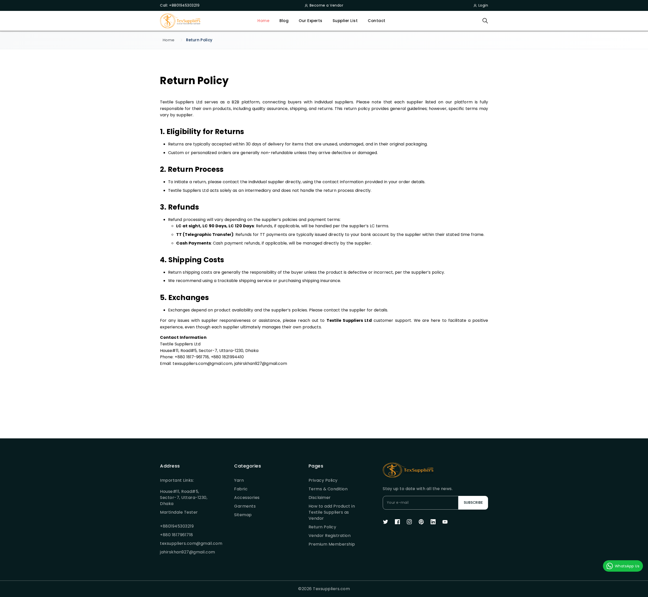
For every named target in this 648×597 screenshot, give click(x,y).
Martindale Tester (179, 512)
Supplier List (345, 20)
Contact (377, 20)
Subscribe (473, 502)
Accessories (247, 497)
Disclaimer (320, 497)
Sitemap (243, 515)
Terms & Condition (328, 489)
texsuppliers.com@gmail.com (185, 543)
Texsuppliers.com (331, 589)
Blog (284, 20)
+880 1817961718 (176, 535)
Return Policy (322, 527)
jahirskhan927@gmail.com (185, 552)
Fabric (241, 489)
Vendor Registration (330, 535)
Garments (245, 506)
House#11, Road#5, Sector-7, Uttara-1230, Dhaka (183, 498)
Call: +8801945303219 (179, 5)
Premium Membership (332, 544)
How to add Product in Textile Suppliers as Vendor (332, 512)
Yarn (239, 480)
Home (263, 20)
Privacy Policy (323, 480)
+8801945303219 (177, 526)
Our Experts (310, 20)
